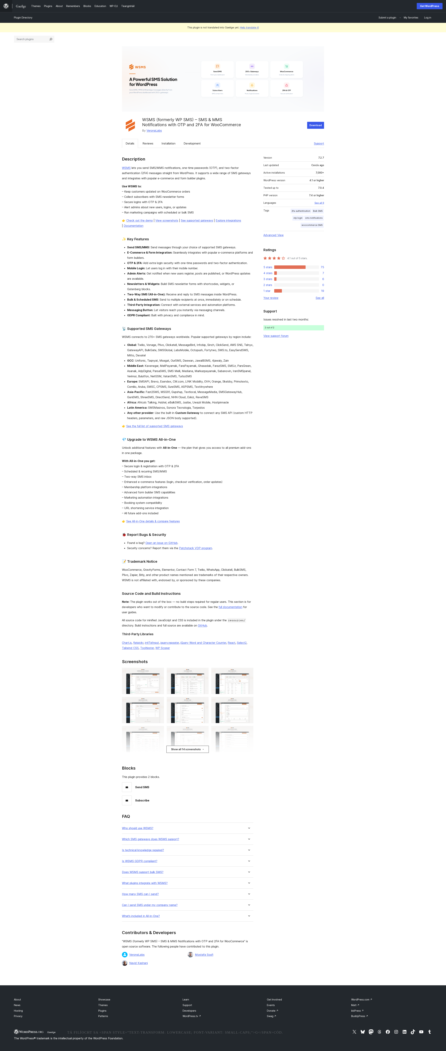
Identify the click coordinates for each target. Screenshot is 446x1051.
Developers (189, 1010)
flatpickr (138, 642)
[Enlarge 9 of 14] (248, 730)
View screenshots (166, 220)
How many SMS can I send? (140, 894)
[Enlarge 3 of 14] (248, 672)
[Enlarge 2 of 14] (204, 672)
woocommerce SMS (312, 225)
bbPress (357, 1010)
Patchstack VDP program (195, 548)
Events (271, 1005)
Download (315, 125)
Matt (355, 1005)
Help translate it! (249, 27)
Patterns (103, 1016)
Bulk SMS (318, 211)
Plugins (102, 1010)
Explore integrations (228, 220)
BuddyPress (359, 1016)
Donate (272, 1010)
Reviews (148, 143)
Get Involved (274, 999)
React (231, 642)
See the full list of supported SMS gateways (154, 426)
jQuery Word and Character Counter (203, 642)
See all (320, 298)
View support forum (276, 336)
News (17, 1005)
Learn (186, 999)
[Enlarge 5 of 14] (204, 701)
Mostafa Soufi (204, 954)
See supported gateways (197, 220)
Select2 (242, 642)
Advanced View (273, 235)
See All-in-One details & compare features (153, 521)
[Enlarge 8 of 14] (204, 730)
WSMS (126, 168)
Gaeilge (51, 1032)
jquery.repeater (169, 642)
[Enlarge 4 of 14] (159, 701)
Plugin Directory (23, 17)
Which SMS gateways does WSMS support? (150, 839)
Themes (103, 1005)
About (17, 999)
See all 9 (319, 202)
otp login (297, 218)
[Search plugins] (50, 39)
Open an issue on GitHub (161, 543)
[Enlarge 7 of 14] (159, 730)
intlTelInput (152, 642)
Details (130, 143)
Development (192, 143)
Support (319, 143)
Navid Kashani (138, 963)
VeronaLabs (154, 130)
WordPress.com (361, 999)
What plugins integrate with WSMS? (145, 883)
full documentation (230, 607)
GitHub (202, 625)
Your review (270, 298)
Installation (168, 143)
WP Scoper (162, 648)
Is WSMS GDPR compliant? (139, 861)
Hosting (18, 1010)
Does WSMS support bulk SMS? (142, 872)
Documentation (133, 225)
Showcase (104, 999)
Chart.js (127, 642)
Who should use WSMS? (137, 828)
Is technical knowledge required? (143, 850)
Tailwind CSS (130, 648)
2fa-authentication (301, 211)
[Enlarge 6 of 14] (248, 701)
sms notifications (314, 218)
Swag (271, 1016)
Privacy (18, 1016)
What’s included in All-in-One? (141, 916)
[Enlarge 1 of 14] (159, 672)
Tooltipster (147, 648)
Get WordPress (429, 6)
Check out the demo (139, 220)
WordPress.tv (192, 1016)
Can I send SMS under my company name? (150, 905)
